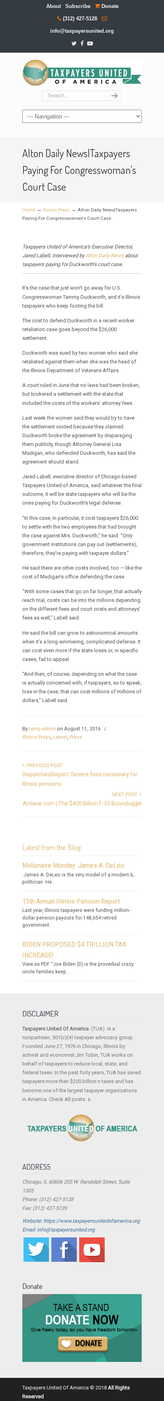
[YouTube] (90, 44)
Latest (60, 737)
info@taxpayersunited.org (82, 31)
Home (28, 210)
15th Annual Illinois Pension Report (71, 901)
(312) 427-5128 (80, 19)
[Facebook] (82, 44)
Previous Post (43, 765)
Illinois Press (56, 210)
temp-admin (42, 729)
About (53, 6)
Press (76, 737)
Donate (109, 6)
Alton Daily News (105, 255)
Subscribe (77, 6)
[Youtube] (92, 1260)
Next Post (126, 794)
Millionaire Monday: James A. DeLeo (73, 865)
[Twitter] (74, 44)
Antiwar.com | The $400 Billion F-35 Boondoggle (82, 803)
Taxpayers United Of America (82, 72)
